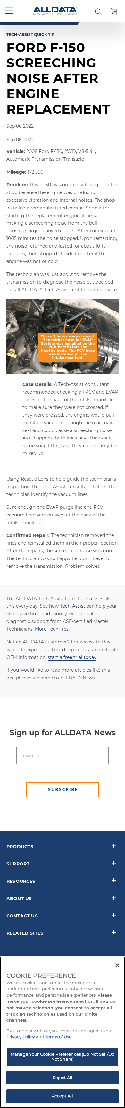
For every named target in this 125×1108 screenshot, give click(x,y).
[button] (9, 11)
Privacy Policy (20, 1036)
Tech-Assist (72, 606)
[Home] (55, 11)
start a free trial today (72, 657)
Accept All (62, 1095)
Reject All (62, 1077)
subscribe (42, 678)
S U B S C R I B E (62, 789)
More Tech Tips (52, 629)
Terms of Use (58, 1036)
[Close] (117, 965)
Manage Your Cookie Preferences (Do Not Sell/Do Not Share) (62, 1057)
